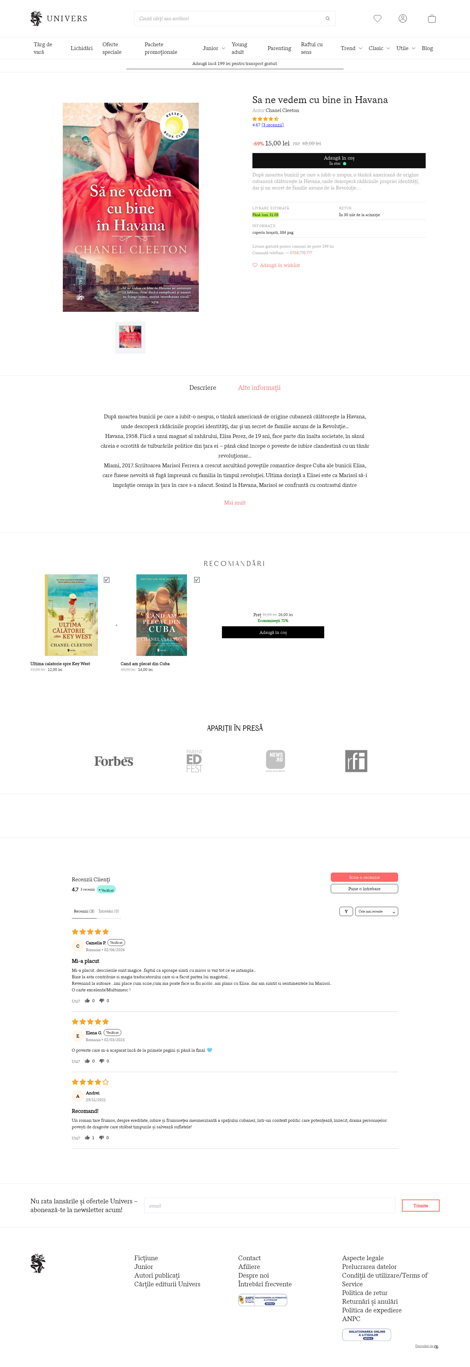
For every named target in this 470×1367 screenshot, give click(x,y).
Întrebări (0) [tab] (109, 911)
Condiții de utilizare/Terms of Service (385, 1280)
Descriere (202, 387)
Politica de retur (365, 1292)
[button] (339, 119)
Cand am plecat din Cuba (145, 663)
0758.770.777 (301, 253)
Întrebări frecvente (265, 1284)
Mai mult (235, 502)
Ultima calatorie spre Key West (60, 663)
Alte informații (259, 387)
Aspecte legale (363, 1258)
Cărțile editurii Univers (167, 1284)
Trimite (420, 1205)
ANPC (351, 1319)
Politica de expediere (372, 1310)
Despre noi (253, 1275)
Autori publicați (157, 1275)
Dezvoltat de (424, 1346)
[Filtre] (346, 911)
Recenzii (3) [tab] (84, 911)
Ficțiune (146, 1258)
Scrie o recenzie (364, 877)
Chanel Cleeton (282, 110)
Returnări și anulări (370, 1301)
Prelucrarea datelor (369, 1266)
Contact (249, 1258)
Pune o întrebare (364, 888)
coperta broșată (265, 232)
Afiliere (249, 1266)
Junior (143, 1266)
